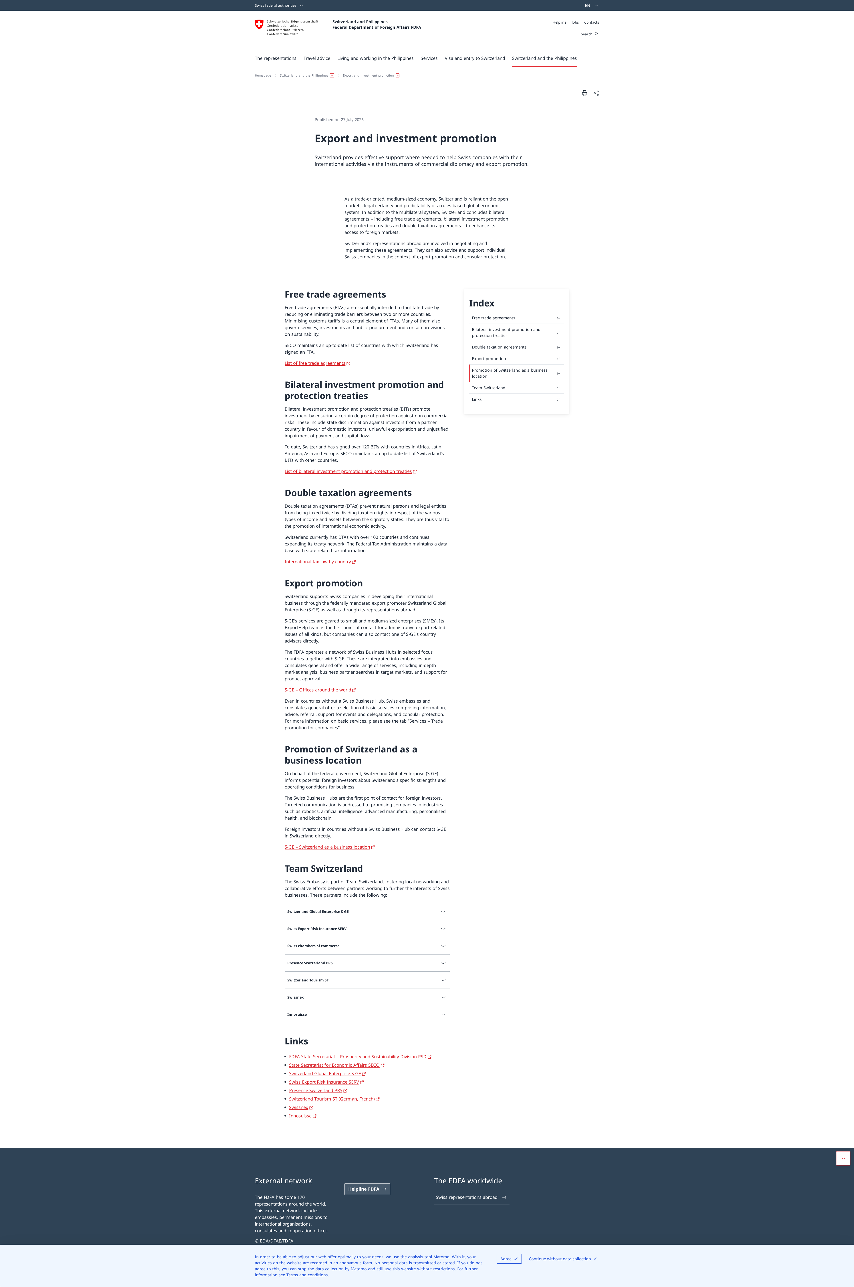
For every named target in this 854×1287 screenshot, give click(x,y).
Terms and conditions (307, 1274)
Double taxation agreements (499, 347)
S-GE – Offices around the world (318, 690)
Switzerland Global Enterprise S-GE (325, 1073)
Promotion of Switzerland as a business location (510, 373)
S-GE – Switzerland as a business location (327, 847)
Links (477, 399)
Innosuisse (300, 1116)
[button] (275, 58)
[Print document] (584, 93)
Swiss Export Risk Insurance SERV (324, 1082)
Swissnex (298, 1107)
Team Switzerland (488, 387)
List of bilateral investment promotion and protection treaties (348, 471)
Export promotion (489, 358)
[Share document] (596, 93)
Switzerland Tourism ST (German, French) (332, 1099)
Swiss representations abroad (466, 1197)
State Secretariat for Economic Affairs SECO (334, 1065)
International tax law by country (318, 562)
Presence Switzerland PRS (315, 1090)
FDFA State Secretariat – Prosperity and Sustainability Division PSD (358, 1057)
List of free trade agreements (315, 363)
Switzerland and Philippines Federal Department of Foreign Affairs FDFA (376, 24)
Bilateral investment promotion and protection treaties (506, 332)
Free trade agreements (493, 317)
